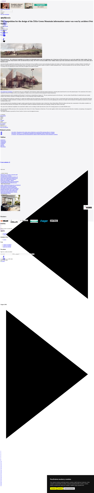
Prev (1, 230)
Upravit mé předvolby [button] (69, 488)
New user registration (5, 14)
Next (3, 230)
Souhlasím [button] (53, 488)
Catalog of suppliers (7, 245)
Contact (4, 234)
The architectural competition (6, 91)
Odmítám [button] (60, 488)
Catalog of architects (7, 244)
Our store (5, 233)
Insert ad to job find (7, 246)
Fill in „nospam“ (16, 254)
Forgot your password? (5, 9)
